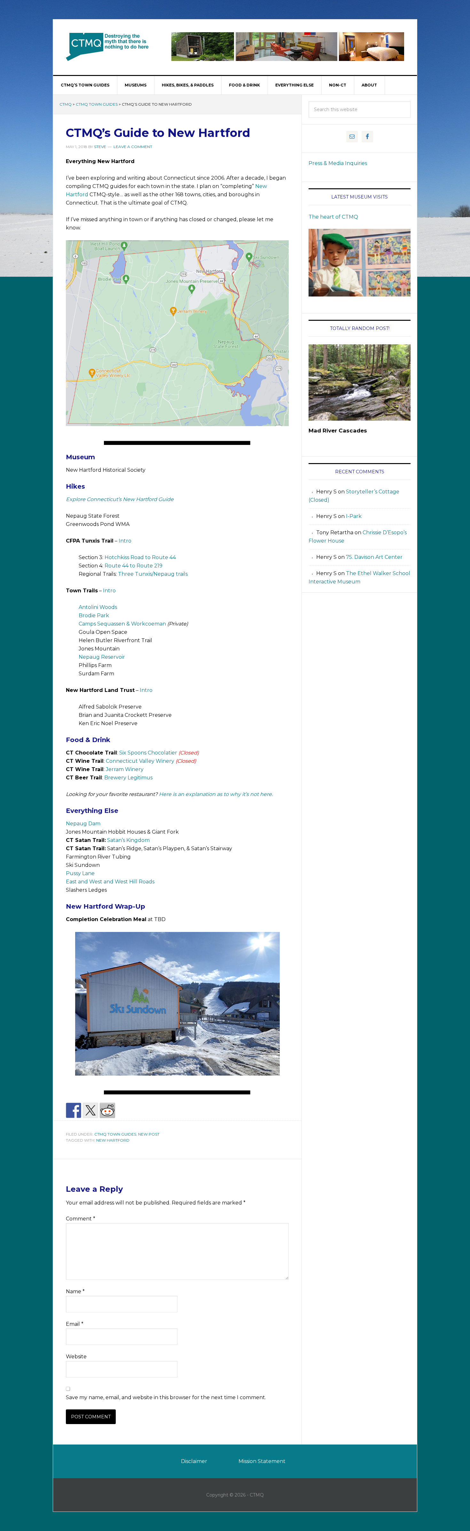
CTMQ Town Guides (97, 104)
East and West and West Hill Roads (110, 882)
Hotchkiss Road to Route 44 (140, 557)
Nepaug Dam (83, 824)
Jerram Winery (125, 769)
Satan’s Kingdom (128, 840)
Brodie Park (94, 615)
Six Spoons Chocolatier (148, 753)
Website (76, 1357)
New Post (149, 1134)
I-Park (354, 516)
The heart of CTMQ (333, 217)
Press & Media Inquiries (338, 163)
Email (74, 1324)
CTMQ (107, 46)
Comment (80, 1219)
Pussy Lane (80, 873)
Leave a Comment (133, 146)
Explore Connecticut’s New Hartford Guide (120, 499)
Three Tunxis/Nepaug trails (153, 574)
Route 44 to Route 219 (133, 566)
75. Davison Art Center (374, 557)
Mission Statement (262, 1461)
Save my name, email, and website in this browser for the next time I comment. (166, 1397)
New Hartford (112, 1140)
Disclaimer (194, 1461)
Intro (125, 541)
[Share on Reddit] (107, 1110)
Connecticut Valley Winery (140, 761)
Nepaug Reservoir (102, 657)
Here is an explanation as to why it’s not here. (216, 794)
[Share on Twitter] (90, 1110)
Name (75, 1291)
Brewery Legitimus (128, 778)
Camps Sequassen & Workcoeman (122, 624)
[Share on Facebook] (73, 1110)
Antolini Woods (98, 607)
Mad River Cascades (338, 430)
